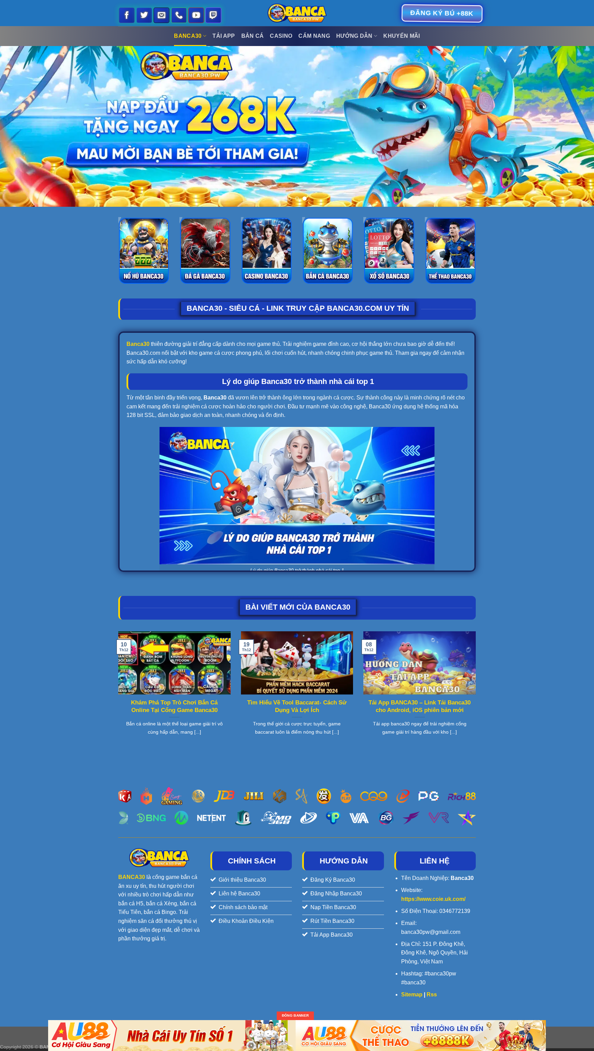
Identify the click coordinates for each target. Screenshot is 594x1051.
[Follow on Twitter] (145, 15)
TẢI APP (223, 36)
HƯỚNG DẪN (354, 36)
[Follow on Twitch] (214, 15)
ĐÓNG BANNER (295, 1016)
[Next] (573, 126)
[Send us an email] (162, 15)
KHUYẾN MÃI (401, 36)
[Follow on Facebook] (127, 15)
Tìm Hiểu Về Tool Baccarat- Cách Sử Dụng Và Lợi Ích (296, 706)
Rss (432, 994)
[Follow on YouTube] (197, 15)
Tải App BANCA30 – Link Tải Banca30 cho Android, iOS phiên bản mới (419, 706)
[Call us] (179, 15)
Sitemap (411, 994)
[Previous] (20, 126)
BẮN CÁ (252, 36)
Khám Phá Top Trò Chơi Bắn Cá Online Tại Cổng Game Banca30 (174, 706)
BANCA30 (187, 36)
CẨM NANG (314, 36)
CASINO (281, 36)
